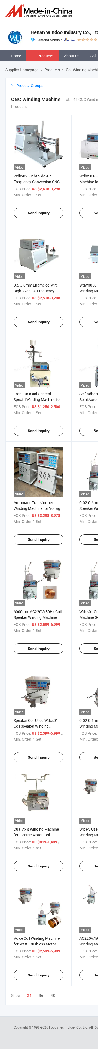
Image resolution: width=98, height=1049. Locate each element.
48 (53, 995)
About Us (71, 55)
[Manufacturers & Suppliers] (39, 10)
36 (41, 995)
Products (45, 55)
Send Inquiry (39, 213)
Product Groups (29, 85)
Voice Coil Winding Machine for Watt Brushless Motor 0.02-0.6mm (37, 944)
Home (16, 55)
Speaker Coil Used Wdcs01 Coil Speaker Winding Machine (36, 726)
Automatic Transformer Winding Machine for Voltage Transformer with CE (38, 508)
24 (29, 995)
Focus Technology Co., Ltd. (69, 1027)
